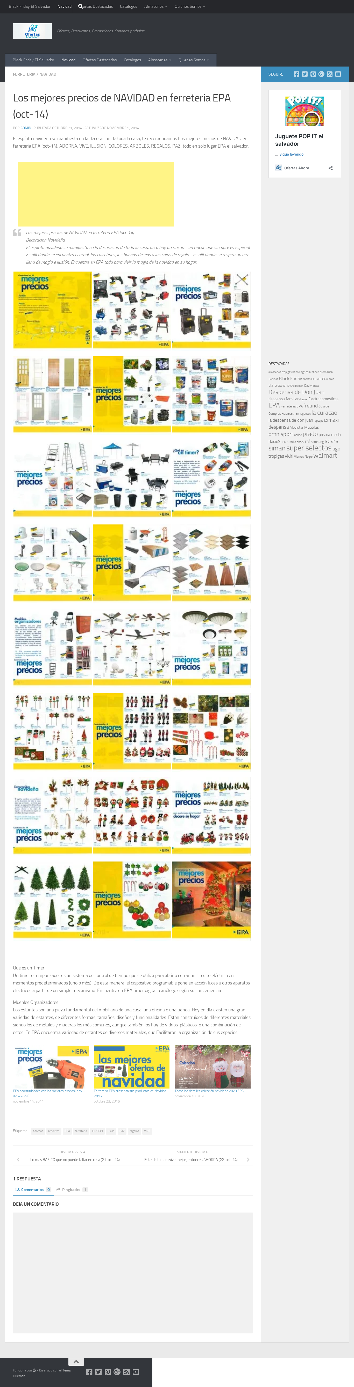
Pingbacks (74, 1189)
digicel (303, 399)
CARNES (316, 379)
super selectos (308, 447)
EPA (67, 1131)
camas (306, 379)
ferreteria (81, 1131)
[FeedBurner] (330, 74)
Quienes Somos (188, 6)
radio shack (296, 442)
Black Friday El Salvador (29, 6)
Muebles (311, 427)
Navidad (65, 6)
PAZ (122, 1131)
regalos (134, 1131)
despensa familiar (283, 398)
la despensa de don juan (290, 420)
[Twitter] (305, 74)
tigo (336, 449)
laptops (318, 420)
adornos (38, 1131)
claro (272, 385)
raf (307, 441)
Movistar (296, 427)
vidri (289, 456)
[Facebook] (296, 74)
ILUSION (97, 1131)
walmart (325, 455)
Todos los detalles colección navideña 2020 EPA (209, 1091)
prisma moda (330, 434)
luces (111, 1131)
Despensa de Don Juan (296, 392)
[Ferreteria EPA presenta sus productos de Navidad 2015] (131, 1067)
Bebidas (273, 379)
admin (25, 128)
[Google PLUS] (321, 74)
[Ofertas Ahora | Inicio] (32, 31)
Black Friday (290, 378)
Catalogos (128, 6)
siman (277, 448)
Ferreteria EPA (292, 406)
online (298, 435)
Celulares (328, 379)
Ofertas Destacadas (96, 6)
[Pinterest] (313, 74)
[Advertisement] (183, 32)
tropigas (276, 456)
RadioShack (278, 441)
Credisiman (296, 386)
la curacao (324, 412)
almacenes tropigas (280, 372)
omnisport (280, 433)
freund (310, 406)
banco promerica (322, 372)
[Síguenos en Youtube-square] (338, 74)
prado (310, 433)
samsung (317, 442)
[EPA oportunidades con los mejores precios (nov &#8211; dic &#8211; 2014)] (51, 1067)
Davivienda (311, 386)
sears (331, 440)
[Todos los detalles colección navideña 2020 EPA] (212, 1067)
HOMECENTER (290, 413)
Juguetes (305, 413)
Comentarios (35, 1189)
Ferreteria (24, 74)
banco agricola (301, 372)
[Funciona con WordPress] (34, 1370)
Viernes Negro (303, 456)
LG (326, 420)
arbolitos (54, 1131)
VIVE (147, 1131)
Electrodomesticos (323, 399)
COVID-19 (283, 386)
